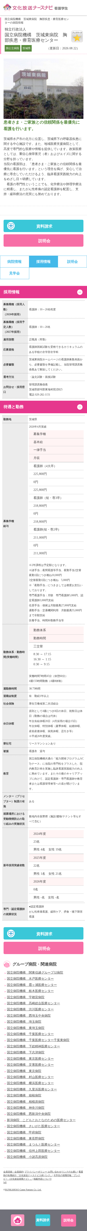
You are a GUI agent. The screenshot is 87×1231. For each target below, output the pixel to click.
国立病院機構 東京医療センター (30, 1058)
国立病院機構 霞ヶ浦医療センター (32, 985)
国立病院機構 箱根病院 (24, 1095)
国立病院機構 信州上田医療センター (33, 1151)
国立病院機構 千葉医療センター (30, 1034)
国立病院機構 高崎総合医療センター (33, 1003)
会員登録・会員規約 (13, 1171)
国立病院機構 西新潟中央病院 (29, 1114)
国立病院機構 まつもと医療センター (33, 1144)
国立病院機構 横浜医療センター (30, 1083)
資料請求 (44, 226)
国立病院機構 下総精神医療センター (33, 1046)
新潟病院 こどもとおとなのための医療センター (41, 1120)
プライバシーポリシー (36, 1171)
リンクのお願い (69, 1171)
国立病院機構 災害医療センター (30, 1064)
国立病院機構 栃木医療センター (30, 991)
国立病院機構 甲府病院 (24, 1132)
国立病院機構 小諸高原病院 (27, 1157)
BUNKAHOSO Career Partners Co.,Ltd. (23, 1189)
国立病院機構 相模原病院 (25, 1101)
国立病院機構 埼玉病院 (24, 1021)
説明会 (44, 241)
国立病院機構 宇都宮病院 (25, 997)
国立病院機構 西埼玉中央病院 (29, 1015)
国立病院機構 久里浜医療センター (32, 1089)
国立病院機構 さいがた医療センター (33, 1126)
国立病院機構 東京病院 (24, 1071)
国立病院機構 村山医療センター (30, 1077)
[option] (43, 89)
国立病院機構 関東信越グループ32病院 (35, 972)
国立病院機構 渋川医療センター (30, 1009)
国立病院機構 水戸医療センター (30, 978)
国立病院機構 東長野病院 (25, 1138)
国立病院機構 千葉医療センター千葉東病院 (38, 1040)
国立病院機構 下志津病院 (25, 1052)
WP (5, 1182)
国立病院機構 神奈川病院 (25, 1107)
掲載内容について (42, 1179)
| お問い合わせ (54, 1171)
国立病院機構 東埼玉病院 (25, 1028)
